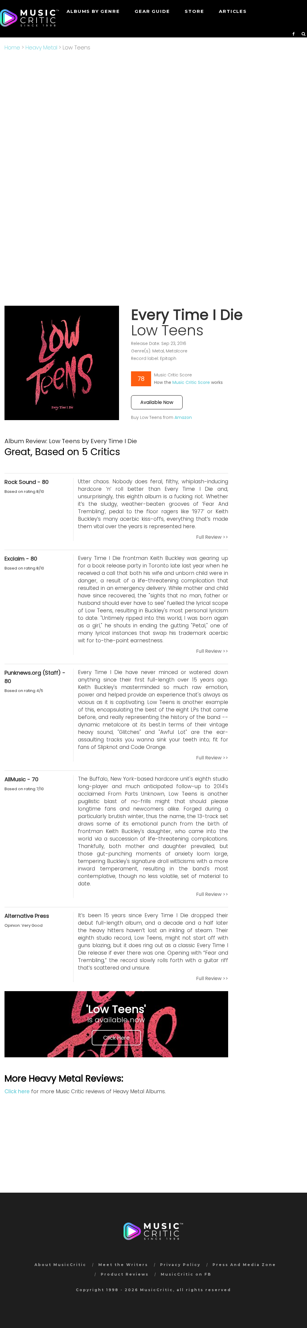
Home (12, 47)
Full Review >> (212, 537)
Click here (17, 1091)
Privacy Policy (180, 1264)
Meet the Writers (123, 1264)
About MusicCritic (60, 1264)
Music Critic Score (191, 382)
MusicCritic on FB (186, 1274)
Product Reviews (125, 1274)
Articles (232, 11)
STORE (194, 11)
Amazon (183, 417)
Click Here (116, 1037)
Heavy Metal (41, 47)
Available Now (156, 402)
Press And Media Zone (244, 1264)
